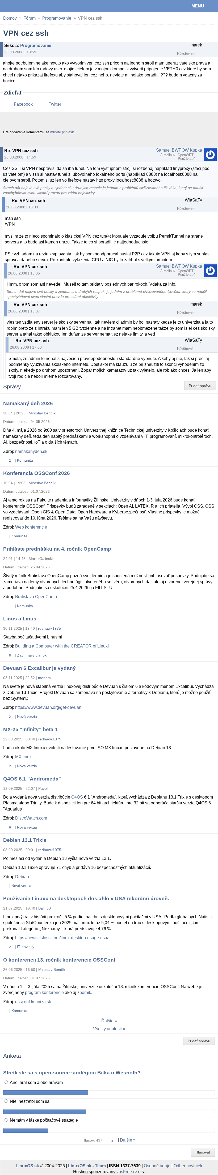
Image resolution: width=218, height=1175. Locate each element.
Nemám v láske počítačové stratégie (43, 1120)
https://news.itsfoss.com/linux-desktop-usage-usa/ (61, 938)
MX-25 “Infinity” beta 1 (30, 729)
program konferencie (44, 992)
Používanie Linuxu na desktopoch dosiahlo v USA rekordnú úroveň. (86, 898)
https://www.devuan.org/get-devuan (48, 707)
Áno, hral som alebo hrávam (36, 1082)
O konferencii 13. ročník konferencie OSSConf (59, 960)
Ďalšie (107, 1021)
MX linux (23, 756)
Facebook (23, 104)
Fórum (29, 18)
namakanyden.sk (31, 451)
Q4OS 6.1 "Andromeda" (32, 779)
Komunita (25, 460)
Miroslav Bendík (42, 413)
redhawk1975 (49, 628)
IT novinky (25, 947)
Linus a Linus (19, 618)
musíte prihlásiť (62, 132)
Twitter (55, 104)
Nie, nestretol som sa (29, 1101)
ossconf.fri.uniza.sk (33, 1002)
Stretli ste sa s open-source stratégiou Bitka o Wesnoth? (72, 1072)
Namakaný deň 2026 (28, 403)
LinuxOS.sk (21, 6)
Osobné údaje (157, 1166)
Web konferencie (31, 527)
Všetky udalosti (107, 1029)
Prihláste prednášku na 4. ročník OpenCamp (57, 549)
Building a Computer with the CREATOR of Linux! (62, 646)
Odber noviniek (188, 1166)
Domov (10, 18)
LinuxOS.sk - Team (87, 1166)
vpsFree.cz (126, 1171)
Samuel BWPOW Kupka (179, 150)
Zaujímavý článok (32, 655)
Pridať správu (200, 386)
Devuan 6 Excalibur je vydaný (39, 668)
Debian (22, 876)
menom (44, 678)
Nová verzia (27, 716)
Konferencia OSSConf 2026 (36, 473)
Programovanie (56, 18)
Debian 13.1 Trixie (25, 840)
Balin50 (44, 908)
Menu (197, 6)
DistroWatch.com (31, 818)
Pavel (43, 788)
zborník (84, 992)
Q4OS (77, 797)
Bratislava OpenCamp (36, 596)
